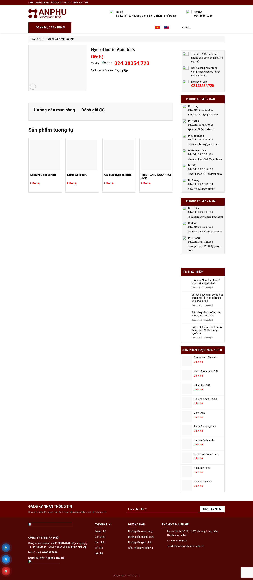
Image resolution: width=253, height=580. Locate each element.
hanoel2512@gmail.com (208, 174)
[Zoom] (33, 87)
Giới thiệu (99, 27)
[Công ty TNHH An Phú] (47, 14)
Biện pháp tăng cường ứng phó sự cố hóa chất (206, 314)
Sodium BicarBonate (43, 175)
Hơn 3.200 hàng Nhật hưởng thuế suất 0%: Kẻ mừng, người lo (207, 330)
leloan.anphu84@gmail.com (203, 144)
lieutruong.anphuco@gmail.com (205, 216)
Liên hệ (146, 27)
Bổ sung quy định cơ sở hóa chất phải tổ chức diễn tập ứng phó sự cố (207, 297)
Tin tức (132, 27)
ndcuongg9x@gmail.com (201, 188)
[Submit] (221, 27)
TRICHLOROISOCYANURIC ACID (156, 176)
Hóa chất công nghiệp (60, 39)
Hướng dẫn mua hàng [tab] (54, 110)
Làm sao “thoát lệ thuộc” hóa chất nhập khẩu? (206, 282)
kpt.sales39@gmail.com (201, 129)
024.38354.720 (131, 63)
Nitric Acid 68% (77, 175)
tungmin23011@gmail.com (203, 114)
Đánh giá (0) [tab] (93, 110)
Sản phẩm (116, 27)
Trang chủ (82, 27)
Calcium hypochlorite (118, 175)
